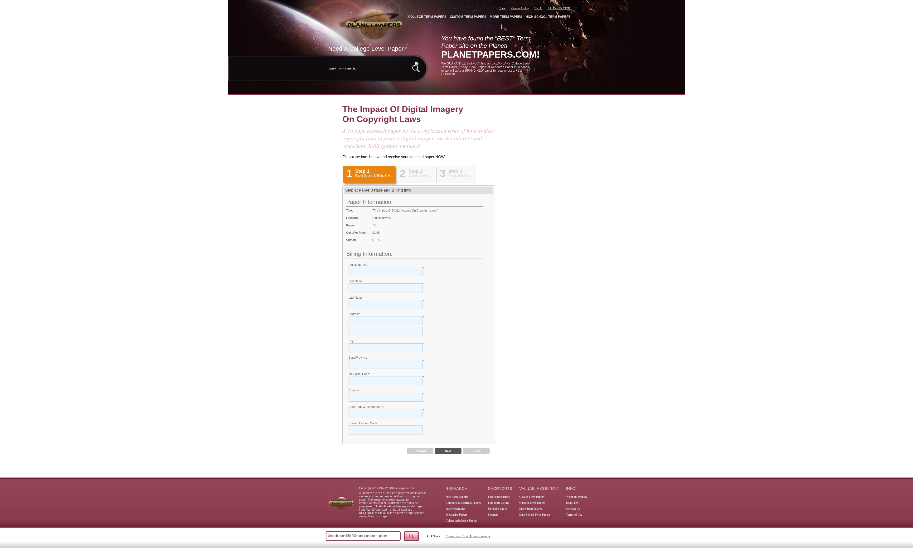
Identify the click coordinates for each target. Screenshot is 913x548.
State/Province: (358, 357)
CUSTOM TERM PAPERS (468, 17)
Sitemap (493, 515)
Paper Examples (455, 509)
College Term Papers (531, 497)
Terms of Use (574, 515)
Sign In (538, 8)
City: (351, 341)
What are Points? (576, 497)
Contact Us (573, 509)
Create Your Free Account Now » (468, 536)
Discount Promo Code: (363, 423)
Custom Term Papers (532, 503)
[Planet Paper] (374, 24)
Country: (354, 390)
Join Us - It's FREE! (559, 8)
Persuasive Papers (456, 515)
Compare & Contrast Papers (463, 503)
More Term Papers (530, 509)
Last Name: (356, 297)
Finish (476, 451)
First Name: (356, 281)
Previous (420, 451)
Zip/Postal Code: (359, 374)
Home (502, 8)
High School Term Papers (534, 515)
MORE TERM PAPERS (506, 17)
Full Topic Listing (498, 503)
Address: (354, 314)
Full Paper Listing (499, 497)
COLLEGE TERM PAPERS (427, 17)
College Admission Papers (461, 520)
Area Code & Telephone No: (367, 407)
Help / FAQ (572, 503)
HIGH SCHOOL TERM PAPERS (548, 17)
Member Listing (520, 8)
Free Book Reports (457, 497)
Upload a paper (497, 509)
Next (448, 451)
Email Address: (358, 265)
